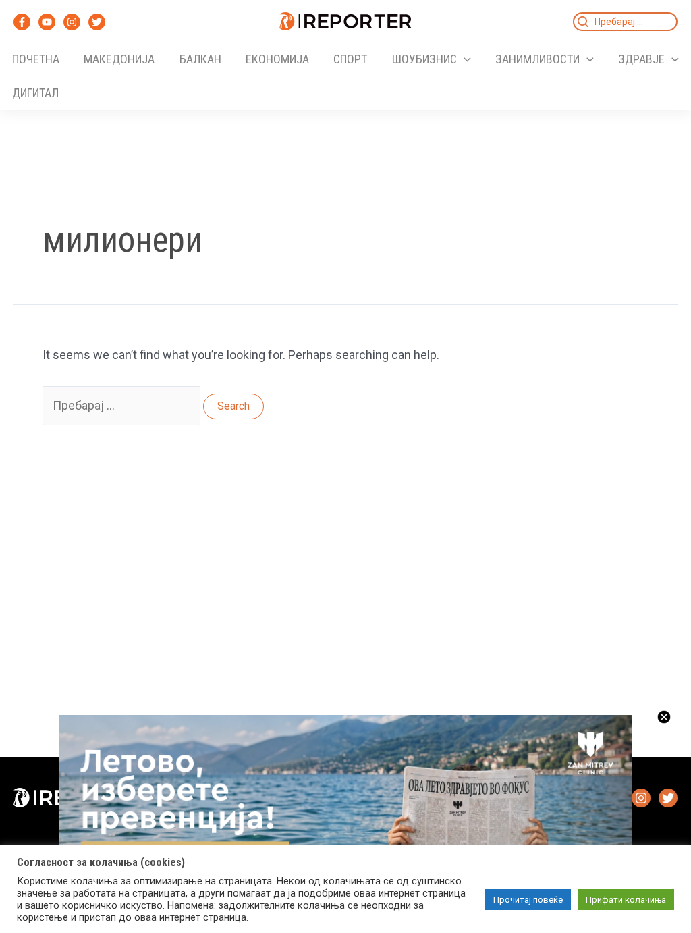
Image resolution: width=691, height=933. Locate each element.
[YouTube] (46, 22)
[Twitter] (96, 22)
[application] (464, 59)
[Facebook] (21, 22)
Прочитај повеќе (528, 900)
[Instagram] (71, 22)
